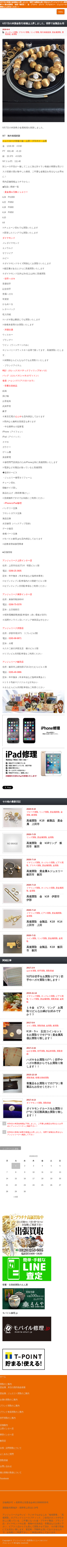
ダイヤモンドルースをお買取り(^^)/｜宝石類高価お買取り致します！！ (45, 1112)
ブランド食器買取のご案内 (11, 1412)
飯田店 (3, 1441)
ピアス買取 (46, 913)
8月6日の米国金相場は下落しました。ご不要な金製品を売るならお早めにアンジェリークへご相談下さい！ (35, 1125)
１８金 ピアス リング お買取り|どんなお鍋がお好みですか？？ (45, 1011)
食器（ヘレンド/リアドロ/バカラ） (18, 380)
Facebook (4, 1478)
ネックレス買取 (48, 862)
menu (60, 12)
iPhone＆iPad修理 (13, 503)
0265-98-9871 (15, 638)
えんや (18, 416)
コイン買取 (31, 938)
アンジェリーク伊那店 (13, 628)
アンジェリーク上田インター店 (17, 560)
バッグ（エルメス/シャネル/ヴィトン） (21, 375)
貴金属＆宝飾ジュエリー (16, 192)
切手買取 (41, 971)
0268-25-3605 (15, 571)
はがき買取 (31, 971)
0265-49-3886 (15, 672)
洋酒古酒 (9, 329)
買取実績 (50, 971)
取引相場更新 (45, 32)
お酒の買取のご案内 (9, 1399)
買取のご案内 (6, 1384)
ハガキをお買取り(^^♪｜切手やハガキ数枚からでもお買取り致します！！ (45, 1063)
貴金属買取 (56, 32)
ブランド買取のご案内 (10, 1405)
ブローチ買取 (32, 812)
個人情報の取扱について (10, 1472)
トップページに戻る (10, 1149)
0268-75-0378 (15, 604)
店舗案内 (4, 1425)
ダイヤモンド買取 (34, 1103)
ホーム (3, 1377)
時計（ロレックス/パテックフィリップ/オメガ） (25, 370)
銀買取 (34, 815)
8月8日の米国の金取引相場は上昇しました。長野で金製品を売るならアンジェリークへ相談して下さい (35, 1133)
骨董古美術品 (11, 386)
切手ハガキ (10, 278)
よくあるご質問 (7, 1454)
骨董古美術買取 (42, 1078)
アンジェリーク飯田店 (13, 662)
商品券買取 (51, 1051)
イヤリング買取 (33, 862)
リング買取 (34, 32)
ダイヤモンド (8, 238)
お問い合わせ (6, 1466)
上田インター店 (7, 1428)
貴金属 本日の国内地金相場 (12, 1387)
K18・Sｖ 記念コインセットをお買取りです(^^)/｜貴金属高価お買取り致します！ (45, 1035)
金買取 (14, 34)
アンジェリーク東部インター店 (17, 594)
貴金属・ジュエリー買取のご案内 (14, 1393)
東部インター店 (7, 1434)
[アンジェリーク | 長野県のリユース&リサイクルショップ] (15, 15)
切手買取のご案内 (8, 1418)
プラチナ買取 (35, 865)
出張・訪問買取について (10, 1448)
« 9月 (16, 1197)
